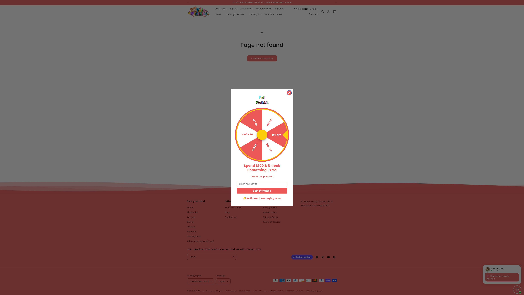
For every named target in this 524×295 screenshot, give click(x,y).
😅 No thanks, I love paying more (262, 198)
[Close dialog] (289, 92)
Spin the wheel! (262, 190)
